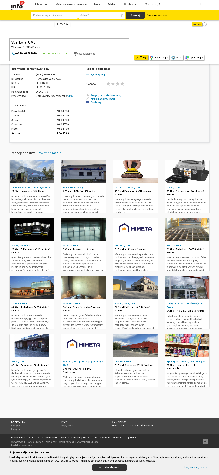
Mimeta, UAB (123, 245)
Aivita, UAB (173, 187)
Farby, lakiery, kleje (96, 74)
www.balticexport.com (87, 442)
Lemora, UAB (19, 303)
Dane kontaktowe (50, 437)
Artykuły (112, 4)
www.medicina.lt (35, 442)
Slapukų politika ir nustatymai (97, 437)
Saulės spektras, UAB (29, 437)
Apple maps (196, 57)
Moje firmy (152, 4)
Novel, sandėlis (20, 245)
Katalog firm (41, 4)
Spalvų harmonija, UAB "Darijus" (186, 361)
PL (201, 4)
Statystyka (118, 437)
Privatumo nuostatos (70, 437)
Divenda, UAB (123, 361)
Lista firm (63, 24)
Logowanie (131, 437)
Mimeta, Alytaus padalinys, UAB (30, 187)
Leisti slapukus (111, 467)
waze (179, 57)
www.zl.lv (32, 445)
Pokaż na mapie (49, 153)
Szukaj (135, 15)
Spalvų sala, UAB (125, 303)
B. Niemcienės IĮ (73, 187)
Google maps (161, 57)
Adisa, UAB (18, 361)
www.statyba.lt (18, 442)
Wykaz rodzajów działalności (71, 4)
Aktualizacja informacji (103, 98)
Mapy (97, 4)
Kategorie (15, 429)
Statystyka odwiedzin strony (106, 95)
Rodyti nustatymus (194, 467)
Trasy (70, 426)
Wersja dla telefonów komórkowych (132, 426)
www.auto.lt (51, 442)
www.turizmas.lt (66, 442)
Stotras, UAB (70, 245)
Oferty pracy (131, 4)
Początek (15, 426)
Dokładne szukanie (157, 15)
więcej (70, 96)
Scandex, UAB (71, 303)
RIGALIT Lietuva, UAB (128, 187)
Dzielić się (96, 102)
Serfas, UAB (174, 245)
